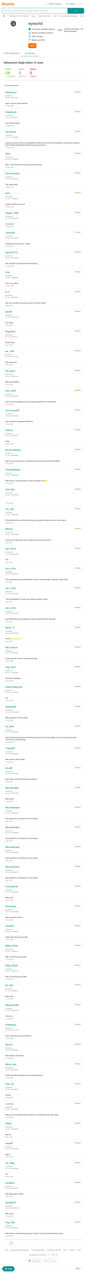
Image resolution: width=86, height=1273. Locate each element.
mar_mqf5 (10, 390)
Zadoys (9, 430)
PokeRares (10, 1024)
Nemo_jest (10, 1064)
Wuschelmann (12, 807)
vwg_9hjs (10, 1222)
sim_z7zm (10, 568)
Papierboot (10, 92)
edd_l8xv (10, 489)
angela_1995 (11, 213)
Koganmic (10, 331)
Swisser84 (10, 706)
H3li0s (8, 1123)
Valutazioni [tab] (30, 53)
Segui (32, 46)
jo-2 (7, 292)
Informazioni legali (38, 1250)
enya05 (9, 1143)
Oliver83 (9, 926)
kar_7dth (9, 351)
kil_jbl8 (8, 768)
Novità (72, 1250)
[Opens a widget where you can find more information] (8, 1269)
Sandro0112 (11, 252)
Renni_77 (10, 627)
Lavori (79, 1250)
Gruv (7, 193)
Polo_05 (9, 1084)
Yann (7, 153)
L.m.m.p (9, 1103)
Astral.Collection (13, 687)
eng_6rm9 (10, 667)
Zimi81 (8, 311)
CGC (6, 1250)
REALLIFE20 (11, 945)
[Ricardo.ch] (8, 4)
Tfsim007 (10, 748)
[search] (76, 11)
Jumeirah (10, 232)
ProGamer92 (11, 886)
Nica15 (8, 1044)
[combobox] (35, 11)
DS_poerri (10, 371)
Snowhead (10, 132)
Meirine (9, 529)
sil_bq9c (9, 726)
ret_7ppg (9, 1163)
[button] (55, 3)
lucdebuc (10, 1183)
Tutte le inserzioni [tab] (11, 53)
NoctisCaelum (12, 173)
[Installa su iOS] (34, 1260)
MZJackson (11, 647)
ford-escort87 (12, 410)
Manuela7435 (12, 1005)
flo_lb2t (9, 985)
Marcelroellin (12, 788)
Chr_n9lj (9, 509)
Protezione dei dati (54, 1250)
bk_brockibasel (13, 450)
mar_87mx (10, 548)
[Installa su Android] (51, 1260)
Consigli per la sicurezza (37, 1255)
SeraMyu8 (10, 1202)
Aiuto (65, 1250)
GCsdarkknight (12, 469)
